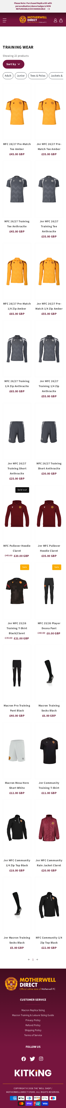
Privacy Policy (33, 1020)
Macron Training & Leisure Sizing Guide (33, 1015)
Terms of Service (33, 1035)
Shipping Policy (33, 1030)
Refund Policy (33, 1025)
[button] (4, 20)
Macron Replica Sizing (33, 1010)
